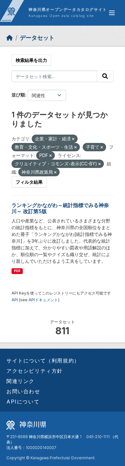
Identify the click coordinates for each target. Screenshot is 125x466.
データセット (37, 37)
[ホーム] (9, 37)
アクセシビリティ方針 (34, 371)
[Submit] (105, 76)
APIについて (22, 401)
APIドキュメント (43, 299)
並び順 (18, 94)
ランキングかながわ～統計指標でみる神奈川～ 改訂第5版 (60, 208)
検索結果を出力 (31, 60)
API (15, 299)
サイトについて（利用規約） (43, 360)
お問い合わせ (23, 391)
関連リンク (20, 381)
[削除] (73, 139)
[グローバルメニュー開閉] (112, 13)
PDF (17, 271)
